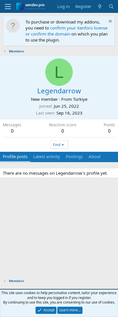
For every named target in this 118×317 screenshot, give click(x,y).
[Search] (111, 6)
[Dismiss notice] (109, 22)
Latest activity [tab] (46, 156)
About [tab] (94, 156)
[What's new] (99, 6)
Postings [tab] (74, 156)
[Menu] (8, 6)
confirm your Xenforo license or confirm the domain (66, 31)
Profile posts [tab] (15, 156)
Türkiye (80, 99)
